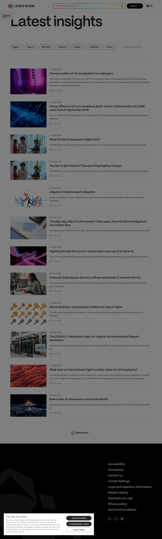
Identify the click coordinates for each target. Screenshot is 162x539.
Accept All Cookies (79, 518)
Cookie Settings (79, 530)
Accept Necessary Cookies (79, 524)
